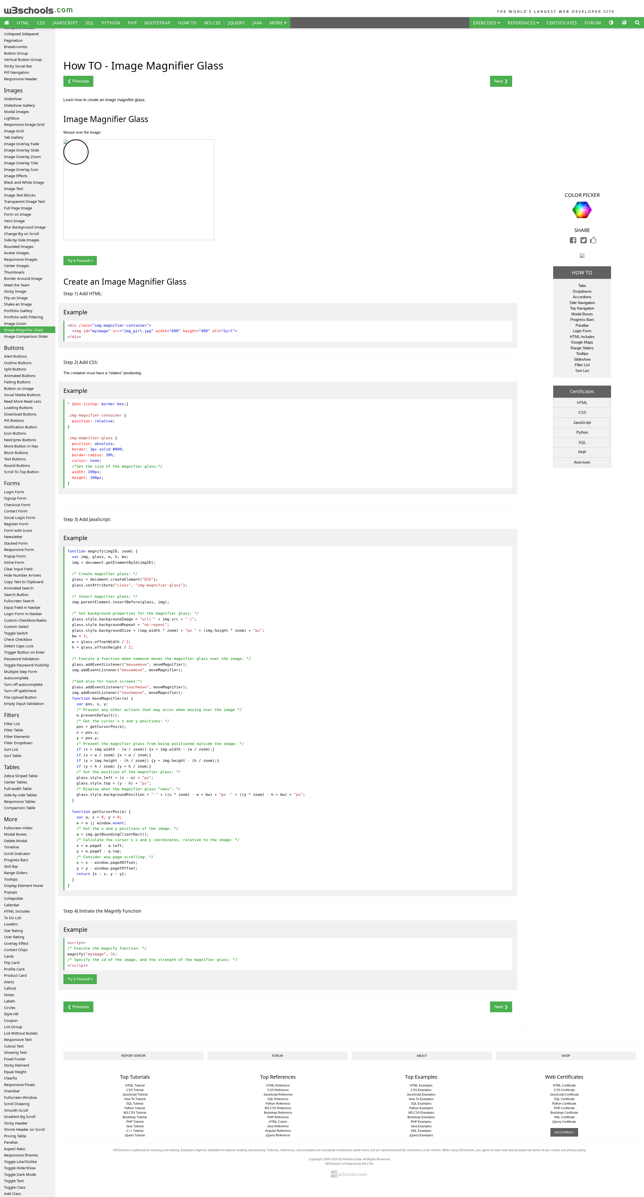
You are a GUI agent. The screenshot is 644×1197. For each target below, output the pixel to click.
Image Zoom (15, 323)
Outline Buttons (17, 362)
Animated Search (18, 587)
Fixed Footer (15, 1058)
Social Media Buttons (22, 394)
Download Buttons (20, 414)
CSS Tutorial (135, 1090)
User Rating (14, 936)
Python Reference (278, 1103)
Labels (9, 1000)
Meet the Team (17, 284)
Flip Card (11, 962)
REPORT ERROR (133, 1056)
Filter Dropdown (18, 742)
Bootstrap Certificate (564, 1112)
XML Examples (421, 1131)
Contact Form (15, 510)
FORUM (593, 23)
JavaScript (582, 422)
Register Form (16, 523)
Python (582, 432)
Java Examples (421, 1126)
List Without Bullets (21, 1033)
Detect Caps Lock (18, 645)
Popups (10, 891)
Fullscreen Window (20, 1097)
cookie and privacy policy (568, 1150)
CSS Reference (278, 1090)
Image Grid (14, 130)
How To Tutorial (135, 1099)
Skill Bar (11, 866)
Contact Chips (16, 949)
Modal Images (16, 111)
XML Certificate (564, 1117)
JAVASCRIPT (65, 23)
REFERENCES (522, 23)
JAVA (257, 23)
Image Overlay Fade (21, 143)
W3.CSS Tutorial (135, 1112)
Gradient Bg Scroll (19, 1116)
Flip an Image (16, 297)
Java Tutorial (135, 1126)
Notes (9, 994)
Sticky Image (15, 291)
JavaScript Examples (421, 1094)
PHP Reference (278, 1117)
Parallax (11, 1142)
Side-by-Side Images (21, 239)
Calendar (11, 904)
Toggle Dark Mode (20, 1174)
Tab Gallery (13, 137)
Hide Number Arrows (22, 575)
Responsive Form (19, 549)
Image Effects (15, 175)
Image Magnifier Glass (23, 329)
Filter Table (13, 729)
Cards (9, 956)
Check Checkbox (18, 639)
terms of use (541, 1150)
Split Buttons (15, 368)
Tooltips (11, 879)
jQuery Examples (421, 1135)
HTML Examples (421, 1085)
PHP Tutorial (135, 1122)
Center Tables (15, 781)
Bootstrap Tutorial (135, 1117)
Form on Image (17, 214)
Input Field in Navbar (22, 607)
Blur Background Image (25, 227)
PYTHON (111, 23)
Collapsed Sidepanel (21, 33)
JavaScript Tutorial (135, 1094)
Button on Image (18, 388)
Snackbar (12, 1090)
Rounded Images (18, 246)
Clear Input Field (18, 568)
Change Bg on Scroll (21, 233)
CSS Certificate (564, 1090)
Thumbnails (14, 272)
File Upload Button (20, 697)
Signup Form (15, 498)
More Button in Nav (21, 445)
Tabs (582, 285)
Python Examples (421, 1108)
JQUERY (236, 23)
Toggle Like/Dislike (20, 1161)
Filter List (12, 723)
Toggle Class (14, 1187)
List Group (13, 1026)
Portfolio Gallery (18, 310)
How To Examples (421, 1099)
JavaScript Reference (278, 1094)
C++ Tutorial (135, 1131)
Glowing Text (15, 1052)
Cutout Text (14, 1046)
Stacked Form (16, 543)
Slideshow (13, 98)
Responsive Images (20, 259)
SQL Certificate (564, 1099)
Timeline (11, 846)
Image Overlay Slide (21, 150)
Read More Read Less (22, 401)
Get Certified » (564, 1132)
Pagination (13, 40)
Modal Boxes (15, 834)
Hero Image (14, 220)
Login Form (14, 491)
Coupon (11, 1020)
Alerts (9, 981)
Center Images (16, 265)
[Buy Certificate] (582, 255)
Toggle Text (14, 1180)
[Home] (6, 23)
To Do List (12, 917)
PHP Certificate (564, 1108)
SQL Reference (278, 1099)
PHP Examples (421, 1122)
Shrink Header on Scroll (24, 1129)
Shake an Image (18, 304)
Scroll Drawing (16, 1103)
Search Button (16, 594)
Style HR (11, 1013)
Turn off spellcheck (20, 690)
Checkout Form (17, 504)
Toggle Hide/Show (20, 1167)
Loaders (11, 923)
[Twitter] (583, 241)
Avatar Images (16, 252)
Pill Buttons (14, 420)
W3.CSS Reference (278, 1108)
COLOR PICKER (582, 195)
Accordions (582, 297)
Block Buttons (16, 452)
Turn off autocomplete (23, 684)
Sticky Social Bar (18, 65)
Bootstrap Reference (278, 1112)
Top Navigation (582, 308)
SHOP (565, 1056)
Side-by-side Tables (20, 794)
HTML (23, 23)
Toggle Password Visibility (26, 664)
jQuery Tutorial (135, 1135)
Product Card (15, 975)
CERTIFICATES (562, 23)
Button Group (16, 53)
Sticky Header (16, 1123)
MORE (277, 23)
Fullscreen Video (18, 827)
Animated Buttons (19, 375)
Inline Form (14, 562)
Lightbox (11, 118)
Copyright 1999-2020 (323, 1159)
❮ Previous (78, 81)
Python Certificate (564, 1103)
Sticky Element (16, 1065)
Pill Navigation (16, 72)
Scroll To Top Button (21, 471)
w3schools (38, 9)
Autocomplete (16, 677)
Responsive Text (18, 1039)
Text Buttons (15, 458)
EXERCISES (485, 23)
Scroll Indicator (17, 853)
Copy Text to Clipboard (23, 581)
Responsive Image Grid (24, 124)
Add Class (12, 1193)
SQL (90, 23)
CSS (41, 23)
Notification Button (20, 426)
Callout (10, 988)
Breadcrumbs (15, 46)
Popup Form (15, 555)
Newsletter (13, 536)
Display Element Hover (24, 885)
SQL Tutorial (134, 1103)
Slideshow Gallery (19, 105)
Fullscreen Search (19, 600)
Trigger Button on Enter (24, 652)
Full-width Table (17, 788)
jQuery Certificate (564, 1122)
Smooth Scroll (16, 1110)
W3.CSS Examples (421, 1112)
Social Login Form (19, 517)
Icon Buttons (15, 433)
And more (582, 462)
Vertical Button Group (23, 59)
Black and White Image (24, 182)
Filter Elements (17, 736)
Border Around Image (23, 278)
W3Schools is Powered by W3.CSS (349, 1164)
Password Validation (21, 658)
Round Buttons (17, 465)
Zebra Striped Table (20, 775)
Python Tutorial (135, 1108)
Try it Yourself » (80, 260)
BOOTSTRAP (157, 23)
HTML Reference (278, 1085)
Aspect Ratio (14, 1148)
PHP (132, 23)
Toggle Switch (16, 632)
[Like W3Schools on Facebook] (593, 241)
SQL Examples (421, 1103)
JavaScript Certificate (564, 1094)
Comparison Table (19, 807)
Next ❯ (501, 81)
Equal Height (15, 1071)
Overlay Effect (16, 943)
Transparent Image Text (24, 201)
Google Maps (582, 342)
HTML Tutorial (135, 1085)
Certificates (582, 391)
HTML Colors (278, 1122)
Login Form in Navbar (23, 613)
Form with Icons (18, 530)
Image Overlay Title (21, 162)
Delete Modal (15, 840)
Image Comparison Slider (26, 336)
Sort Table (12, 755)
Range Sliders (15, 872)
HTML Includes (17, 911)
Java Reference (278, 1126)
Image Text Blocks (19, 195)
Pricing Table (15, 1135)
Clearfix (10, 1077)
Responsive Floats (19, 1084)
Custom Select (16, 626)
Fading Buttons (17, 381)
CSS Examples (421, 1090)
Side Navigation (582, 303)
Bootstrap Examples (421, 1117)
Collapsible (13, 898)
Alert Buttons (15, 356)
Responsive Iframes (21, 1154)
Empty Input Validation (24, 703)
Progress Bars (16, 859)
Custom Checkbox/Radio (25, 620)
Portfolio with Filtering (23, 316)
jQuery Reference (278, 1135)
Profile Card (14, 968)
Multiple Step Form (20, 671)
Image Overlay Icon (21, 169)
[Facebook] (573, 241)
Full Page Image (18, 207)
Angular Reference (278, 1131)
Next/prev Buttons (20, 439)
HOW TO (187, 23)
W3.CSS (212, 23)
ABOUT (422, 1056)
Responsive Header (20, 78)
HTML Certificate (564, 1085)
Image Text (13, 188)
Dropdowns (582, 291)
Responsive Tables (19, 801)
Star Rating (13, 930)
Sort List (11, 749)
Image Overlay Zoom (22, 156)
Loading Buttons (18, 407)
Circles (9, 1007)
